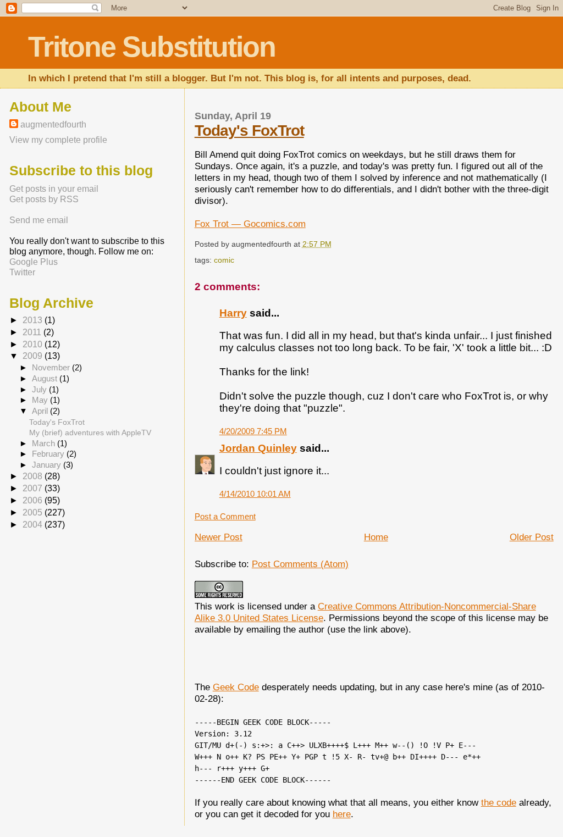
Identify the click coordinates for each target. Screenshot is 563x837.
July (40, 389)
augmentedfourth (53, 124)
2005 (34, 512)
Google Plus (33, 262)
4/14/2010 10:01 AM (255, 493)
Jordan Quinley (258, 448)
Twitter (22, 272)
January (47, 465)
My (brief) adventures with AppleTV (90, 432)
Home (376, 536)
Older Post (532, 536)
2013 (34, 320)
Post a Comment (225, 516)
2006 (34, 500)
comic (224, 260)
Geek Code (236, 686)
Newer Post (218, 536)
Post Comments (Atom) (300, 563)
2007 (34, 488)
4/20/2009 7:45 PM (253, 431)
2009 (34, 356)
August (45, 378)
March (44, 443)
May (41, 400)
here (342, 813)
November (52, 367)
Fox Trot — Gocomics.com (250, 223)
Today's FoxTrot (249, 130)
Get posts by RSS (44, 199)
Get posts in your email (53, 188)
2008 (34, 476)
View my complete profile (58, 140)
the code (498, 802)
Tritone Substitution (151, 47)
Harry (233, 313)
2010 (34, 344)
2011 (33, 332)
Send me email (38, 220)
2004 (34, 524)
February (49, 454)
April (41, 411)
